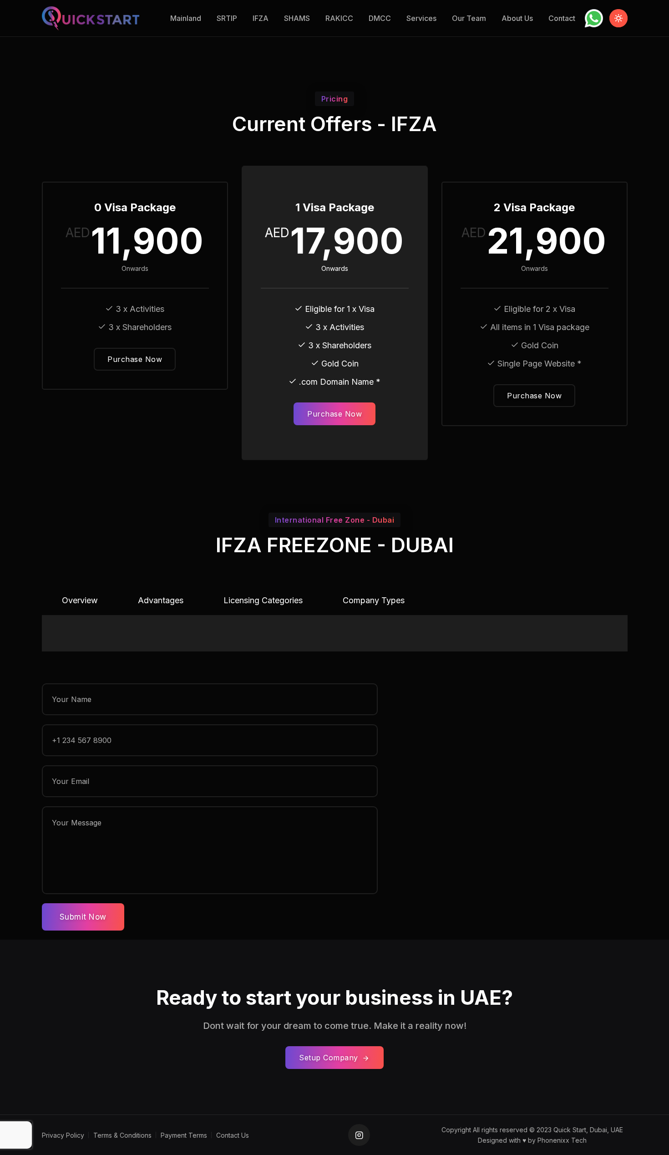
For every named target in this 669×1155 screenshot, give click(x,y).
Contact (561, 18)
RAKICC (339, 18)
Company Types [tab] (374, 600)
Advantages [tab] (160, 600)
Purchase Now (134, 359)
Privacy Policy (63, 1135)
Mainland (185, 18)
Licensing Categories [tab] (263, 600)
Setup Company (329, 1057)
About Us (517, 18)
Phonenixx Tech (562, 1140)
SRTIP (227, 18)
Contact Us (232, 1135)
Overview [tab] (80, 600)
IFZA (261, 18)
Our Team (469, 18)
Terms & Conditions (122, 1135)
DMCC (380, 18)
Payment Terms (184, 1135)
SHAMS (297, 18)
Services (421, 18)
